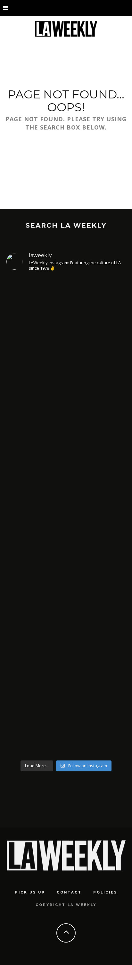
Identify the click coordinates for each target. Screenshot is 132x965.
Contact (69, 892)
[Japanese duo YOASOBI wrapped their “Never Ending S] (66, 337)
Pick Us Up (30, 892)
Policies (105, 892)
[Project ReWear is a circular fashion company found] (66, 700)
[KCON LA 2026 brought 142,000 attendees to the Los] (66, 447)
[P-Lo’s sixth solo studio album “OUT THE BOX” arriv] (66, 570)
